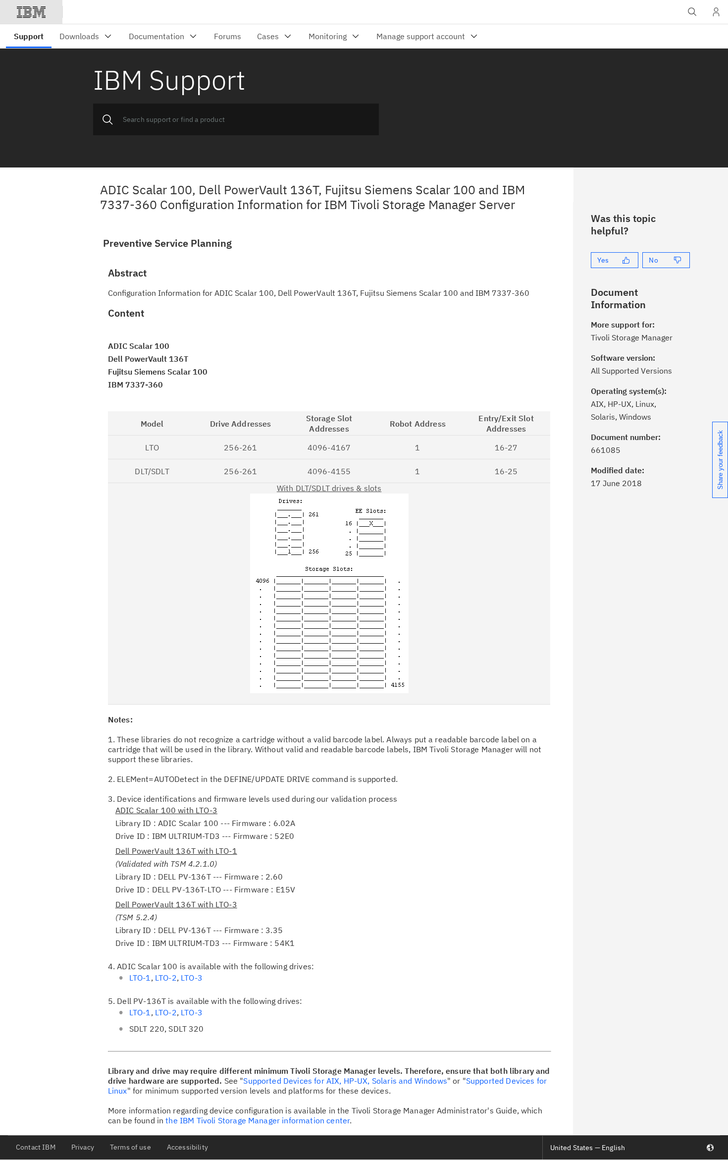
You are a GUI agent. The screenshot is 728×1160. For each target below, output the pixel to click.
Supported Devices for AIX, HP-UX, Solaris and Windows (345, 1081)
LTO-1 (140, 978)
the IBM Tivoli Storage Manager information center (257, 1120)
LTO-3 (192, 978)
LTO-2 (166, 978)
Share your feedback (720, 460)
